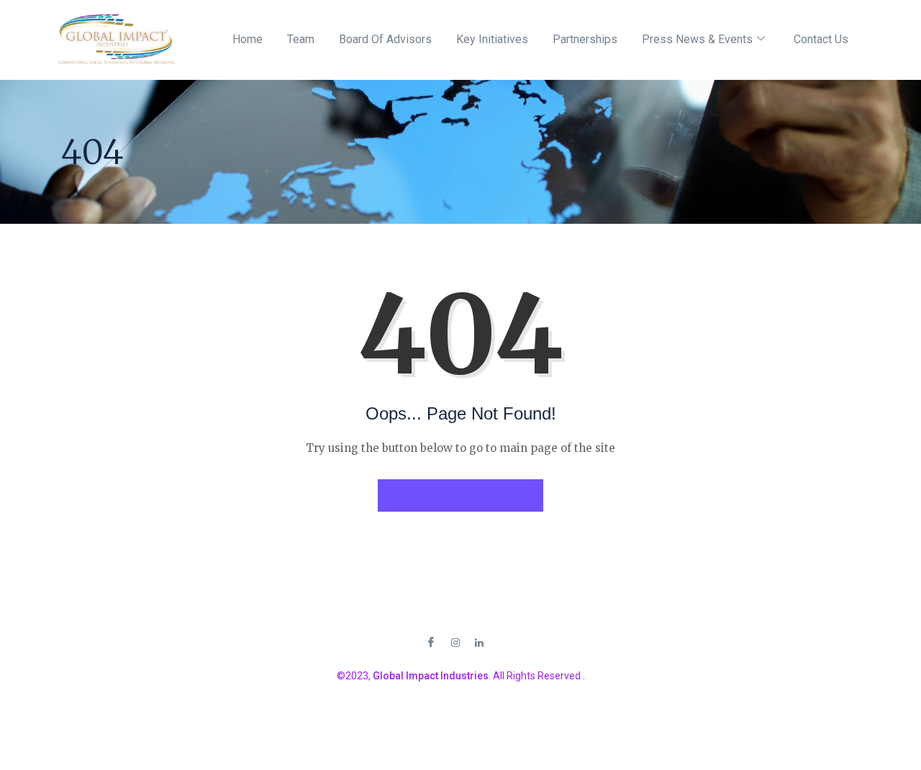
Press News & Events (697, 39)
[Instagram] (455, 642)
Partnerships (585, 39)
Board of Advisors (385, 39)
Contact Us (821, 39)
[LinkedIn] (479, 642)
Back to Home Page (465, 494)
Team (300, 39)
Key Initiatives (492, 39)
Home (247, 39)
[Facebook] (431, 642)
